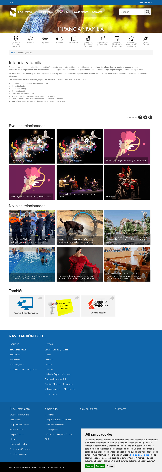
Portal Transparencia (18, 454)
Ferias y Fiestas (146, 43)
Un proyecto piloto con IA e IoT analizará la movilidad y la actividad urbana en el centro (127, 239)
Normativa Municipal (18, 444)
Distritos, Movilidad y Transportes (117, 44)
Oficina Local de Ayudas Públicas (58, 434)
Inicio (13, 52)
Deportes (45, 42)
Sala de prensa (80, 12)
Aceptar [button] (89, 466)
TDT (47, 439)
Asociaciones (15, 420)
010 (11, 2)
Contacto (97, 12)
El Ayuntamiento (44, 12)
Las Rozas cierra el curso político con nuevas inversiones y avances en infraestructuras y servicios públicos (125, 276)
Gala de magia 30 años (22, 160)
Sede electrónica (145, 2)
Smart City (62, 12)
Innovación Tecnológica (54, 424)
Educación (73, 42)
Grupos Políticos (17, 434)
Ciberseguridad (51, 429)
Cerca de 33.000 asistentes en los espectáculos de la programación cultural (79, 277)
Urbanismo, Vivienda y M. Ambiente (131, 44)
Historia (13, 439)
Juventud (59, 42)
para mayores (15, 359)
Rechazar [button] (100, 466)
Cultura (30, 42)
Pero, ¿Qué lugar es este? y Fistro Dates (126, 160)
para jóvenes (15, 354)
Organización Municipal (19, 415)
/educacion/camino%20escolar (98, 306)
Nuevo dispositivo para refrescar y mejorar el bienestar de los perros (75, 240)
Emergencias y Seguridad (102, 43)
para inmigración (17, 364)
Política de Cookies (139, 455)
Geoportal (49, 415)
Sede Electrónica (26, 306)
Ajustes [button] (110, 466)
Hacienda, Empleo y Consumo (88, 44)
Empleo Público (16, 429)
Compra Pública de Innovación (58, 420)
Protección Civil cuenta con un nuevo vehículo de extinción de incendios (30, 240)
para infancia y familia (18, 350)
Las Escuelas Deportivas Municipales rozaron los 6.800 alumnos (29, 277)
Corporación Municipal (19, 424)
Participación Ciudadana (20, 449)
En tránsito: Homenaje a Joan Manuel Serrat (77, 195)
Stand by (110, 196)
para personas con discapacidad (23, 369)
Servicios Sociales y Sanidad (16, 44)
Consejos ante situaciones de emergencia (62, 306)
